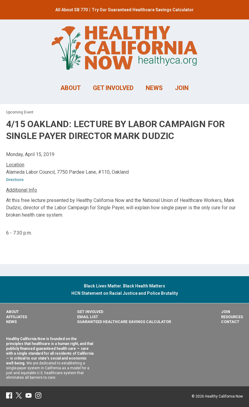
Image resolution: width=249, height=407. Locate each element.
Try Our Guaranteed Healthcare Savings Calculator (143, 9)
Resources (232, 317)
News (11, 321)
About (12, 311)
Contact (230, 321)
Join (225, 311)
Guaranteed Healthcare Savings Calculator (124, 321)
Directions (15, 179)
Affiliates (16, 317)
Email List (87, 317)
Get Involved (90, 311)
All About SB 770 (71, 9)
